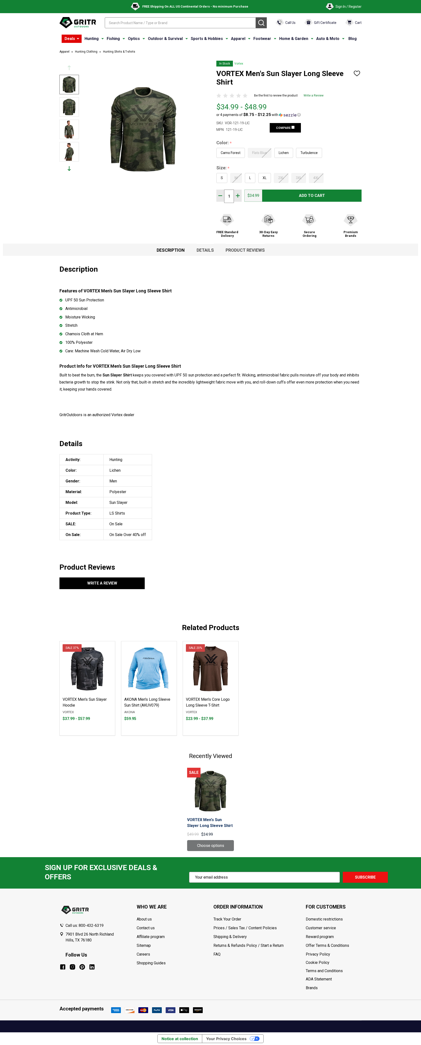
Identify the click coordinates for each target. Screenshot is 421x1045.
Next (69, 168)
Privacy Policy (333, 954)
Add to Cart (312, 195)
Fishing (113, 38)
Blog (352, 38)
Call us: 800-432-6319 (85, 925)
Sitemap (144, 945)
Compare (283, 128)
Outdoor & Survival (165, 38)
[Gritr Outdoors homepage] (77, 22)
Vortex (238, 63)
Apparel (238, 38)
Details (205, 250)
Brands (312, 988)
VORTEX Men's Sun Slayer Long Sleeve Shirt (210, 822)
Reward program (320, 936)
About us (144, 919)
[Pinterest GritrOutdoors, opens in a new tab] (82, 967)
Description (171, 250)
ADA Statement (319, 979)
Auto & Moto (327, 38)
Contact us (146, 928)
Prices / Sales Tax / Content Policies (245, 928)
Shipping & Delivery (230, 936)
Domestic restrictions (324, 919)
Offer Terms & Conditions (327, 945)
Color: (224, 143)
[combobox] (180, 22)
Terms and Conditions (333, 971)
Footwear (262, 38)
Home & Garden (293, 38)
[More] (78, 39)
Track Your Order (227, 919)
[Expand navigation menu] (102, 39)
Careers (143, 954)
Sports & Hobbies (207, 38)
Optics (134, 38)
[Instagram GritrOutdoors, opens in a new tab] (72, 967)
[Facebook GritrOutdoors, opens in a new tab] (63, 967)
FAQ (216, 954)
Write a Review (314, 95)
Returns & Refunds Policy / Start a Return (248, 945)
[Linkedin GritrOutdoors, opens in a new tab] (92, 967)
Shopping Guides (151, 963)
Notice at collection (180, 1038)
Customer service (321, 928)
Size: (223, 168)
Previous (69, 68)
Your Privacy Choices (226, 1038)
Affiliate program (151, 936)
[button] (258, 114)
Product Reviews (245, 250)
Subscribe (365, 877)
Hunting (92, 38)
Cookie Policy (333, 963)
